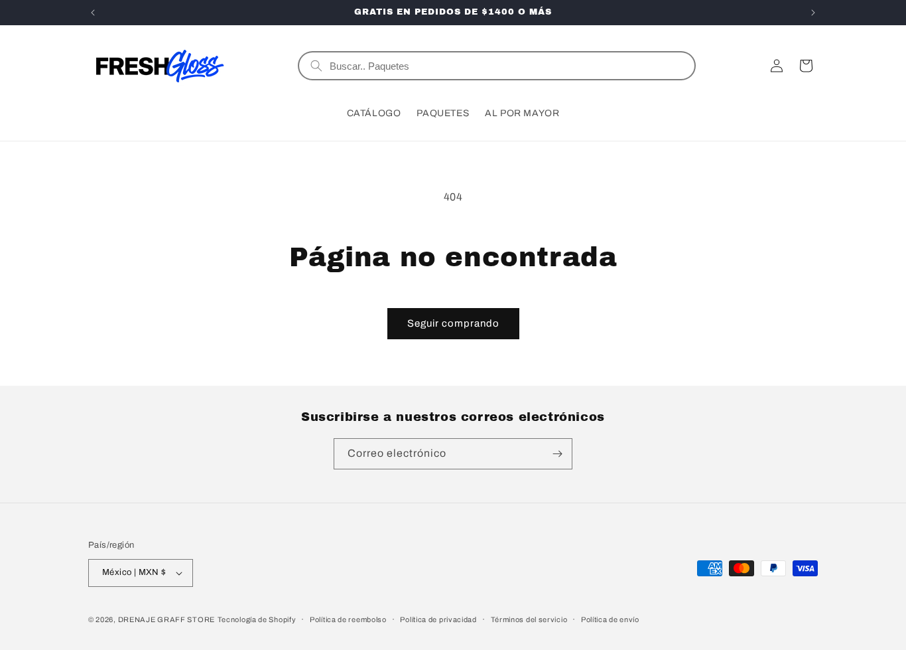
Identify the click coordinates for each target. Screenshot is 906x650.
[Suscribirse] (557, 453)
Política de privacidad (438, 619)
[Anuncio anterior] (92, 12)
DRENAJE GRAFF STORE (166, 619)
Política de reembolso (348, 619)
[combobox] (507, 65)
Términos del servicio (529, 619)
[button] (805, 65)
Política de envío (610, 619)
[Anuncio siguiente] (813, 12)
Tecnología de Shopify (257, 619)
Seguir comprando (453, 323)
